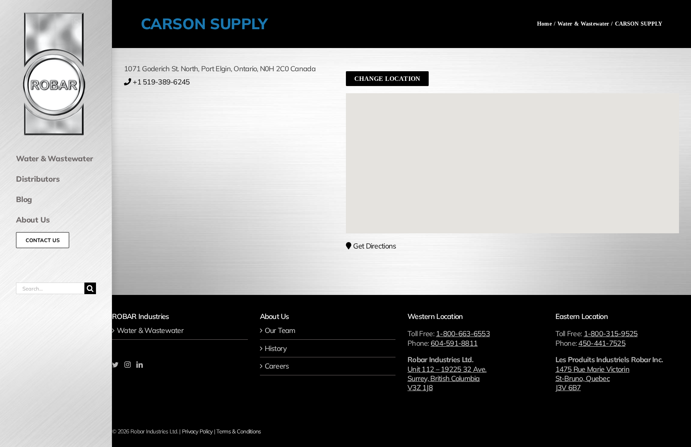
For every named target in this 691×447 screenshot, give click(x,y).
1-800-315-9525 (611, 333)
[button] (512, 154)
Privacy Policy (197, 431)
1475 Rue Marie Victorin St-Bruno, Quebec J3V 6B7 (592, 379)
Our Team (280, 330)
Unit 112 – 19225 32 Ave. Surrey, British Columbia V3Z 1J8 (447, 379)
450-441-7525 (601, 343)
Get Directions (374, 246)
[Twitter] (115, 364)
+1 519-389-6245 (161, 81)
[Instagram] (127, 364)
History (276, 348)
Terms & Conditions (238, 431)
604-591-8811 (454, 343)
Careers (277, 366)
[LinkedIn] (139, 364)
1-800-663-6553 (463, 333)
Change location (387, 78)
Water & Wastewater (150, 330)
